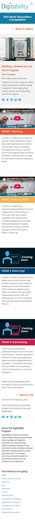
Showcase (5, 482)
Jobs (3, 485)
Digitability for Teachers (11, 505)
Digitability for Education (11, 499)
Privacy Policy (7, 509)
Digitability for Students (11, 502)
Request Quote (7, 495)
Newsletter (6, 489)
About (4, 475)
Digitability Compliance (11, 512)
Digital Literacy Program (11, 478)
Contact (5, 492)
